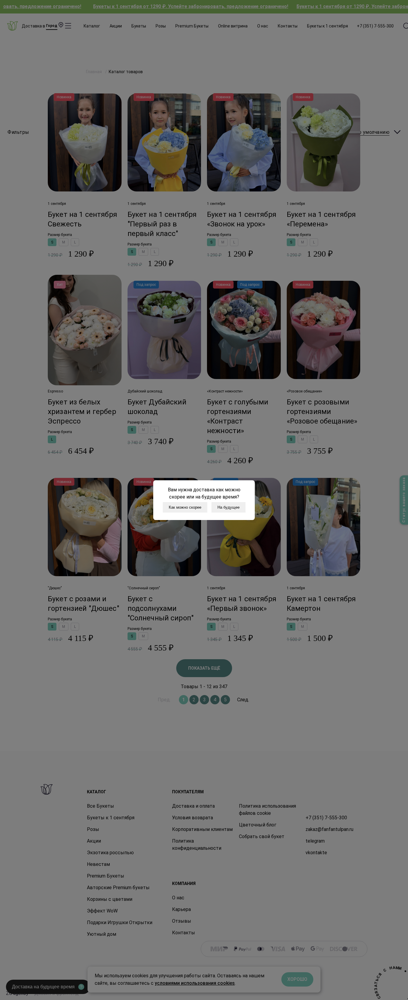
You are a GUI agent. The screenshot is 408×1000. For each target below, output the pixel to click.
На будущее (228, 507)
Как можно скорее (185, 507)
